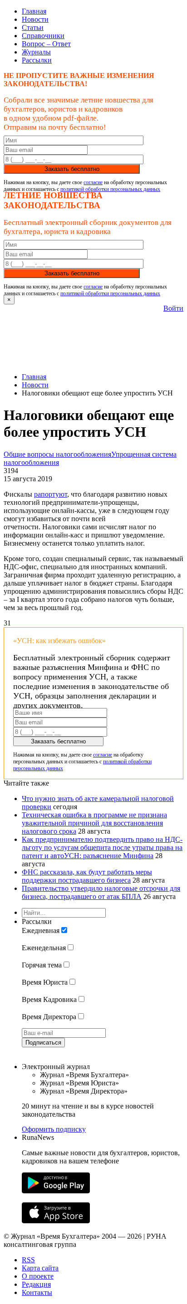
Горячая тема (42, 965)
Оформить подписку (54, 1129)
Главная (34, 11)
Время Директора (49, 1017)
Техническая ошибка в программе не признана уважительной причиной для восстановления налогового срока (94, 823)
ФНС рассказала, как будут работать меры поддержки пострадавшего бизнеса (87, 876)
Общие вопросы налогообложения (57, 454)
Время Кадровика (49, 999)
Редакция (36, 1284)
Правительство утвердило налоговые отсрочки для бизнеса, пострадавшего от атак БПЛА (101, 892)
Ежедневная (40, 930)
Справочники (43, 35)
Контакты (37, 1292)
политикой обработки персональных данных (110, 189)
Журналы (36, 52)
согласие (93, 182)
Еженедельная (44, 948)
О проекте (38, 1276)
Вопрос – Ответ (46, 44)
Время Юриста (45, 982)
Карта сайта (40, 1268)
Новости (35, 19)
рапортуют (50, 494)
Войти (173, 308)
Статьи (33, 27)
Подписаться (43, 1042)
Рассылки (37, 60)
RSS (28, 1260)
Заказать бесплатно (71, 169)
